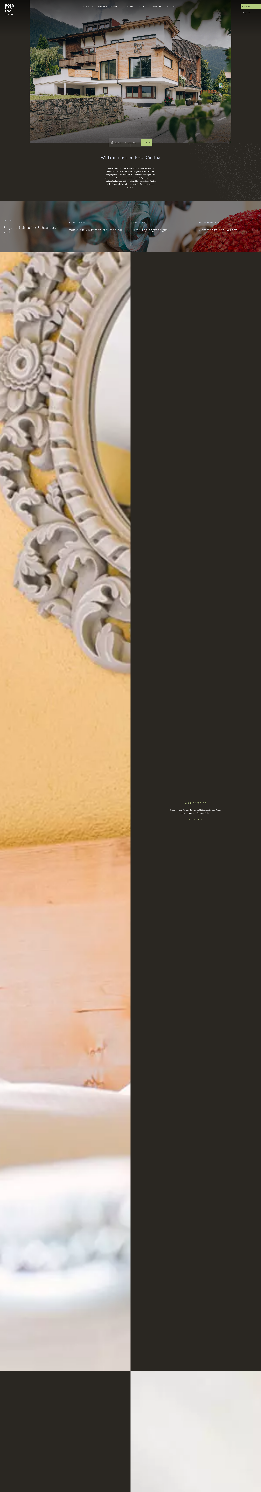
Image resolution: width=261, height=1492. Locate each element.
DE (243, 12)
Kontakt (158, 7)
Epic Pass (172, 7)
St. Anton (143, 7)
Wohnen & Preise (108, 7)
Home (9, 9)
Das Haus (88, 7)
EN (249, 12)
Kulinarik (128, 7)
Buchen (246, 7)
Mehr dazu (196, 819)
